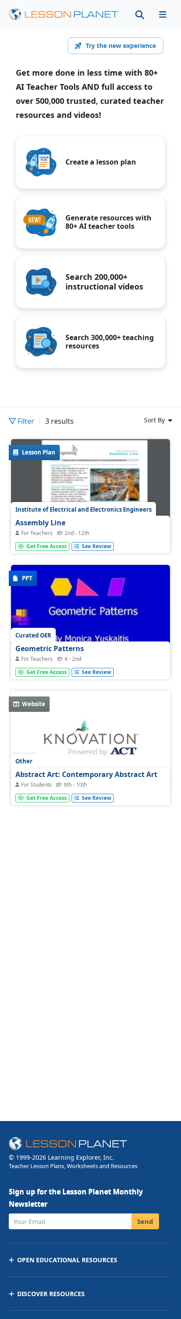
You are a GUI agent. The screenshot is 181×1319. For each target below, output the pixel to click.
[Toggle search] (139, 14)
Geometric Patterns (49, 648)
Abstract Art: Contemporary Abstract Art (86, 774)
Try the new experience (121, 45)
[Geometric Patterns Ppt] (90, 625)
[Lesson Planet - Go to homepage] (64, 14)
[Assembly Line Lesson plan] (90, 495)
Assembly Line (40, 523)
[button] (162, 14)
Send (145, 1221)
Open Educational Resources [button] (67, 1260)
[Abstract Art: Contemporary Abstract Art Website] (90, 743)
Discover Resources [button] (51, 1294)
